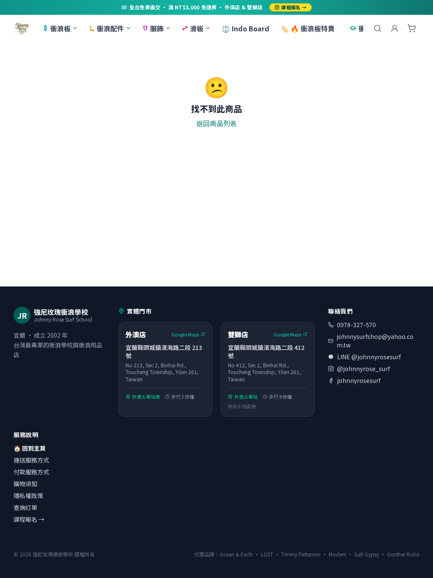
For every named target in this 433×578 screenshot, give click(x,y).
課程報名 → (294, 7)
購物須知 (25, 483)
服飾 (157, 28)
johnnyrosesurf (359, 380)
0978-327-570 (356, 324)
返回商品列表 (216, 123)
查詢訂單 (25, 507)
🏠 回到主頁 (30, 448)
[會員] (394, 28)
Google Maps (185, 334)
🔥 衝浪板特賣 (307, 28)
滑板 (196, 28)
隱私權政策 (28, 495)
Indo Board (245, 28)
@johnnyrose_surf (363, 368)
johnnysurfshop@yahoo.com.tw (375, 340)
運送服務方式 (31, 460)
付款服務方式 (31, 472)
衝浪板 (60, 28)
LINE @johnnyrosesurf (369, 356)
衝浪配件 (110, 28)
